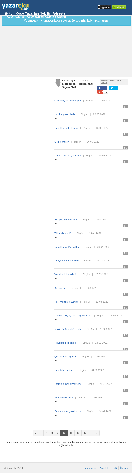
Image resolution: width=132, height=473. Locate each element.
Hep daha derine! (63, 370)
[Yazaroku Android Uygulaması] (118, 7)
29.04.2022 (105, 155)
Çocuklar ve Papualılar (66, 247)
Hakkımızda (90, 467)
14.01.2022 (105, 411)
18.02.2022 (101, 342)
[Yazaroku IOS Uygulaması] (104, 7)
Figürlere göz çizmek (65, 342)
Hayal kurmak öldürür (66, 128)
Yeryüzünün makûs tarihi (67, 329)
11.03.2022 (102, 301)
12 (78, 433)
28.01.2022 (106, 383)
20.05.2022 (99, 114)
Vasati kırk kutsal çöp (65, 274)
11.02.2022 (100, 356)
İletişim (124, 467)
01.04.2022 (103, 260)
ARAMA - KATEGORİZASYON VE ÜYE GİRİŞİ (67, 20)
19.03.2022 (89, 288)
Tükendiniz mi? (62, 233)
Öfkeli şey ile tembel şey (67, 100)
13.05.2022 (102, 128)
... (55, 104)
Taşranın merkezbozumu (67, 383)
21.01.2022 (97, 397)
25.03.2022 (101, 274)
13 (85, 433)
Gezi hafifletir (61, 141)
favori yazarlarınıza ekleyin (111, 82)
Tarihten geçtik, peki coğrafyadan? (73, 315)
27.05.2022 (105, 100)
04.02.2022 (97, 370)
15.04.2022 (95, 233)
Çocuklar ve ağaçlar (65, 356)
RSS (114, 467)
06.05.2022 (93, 141)
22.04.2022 (101, 219)
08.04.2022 (103, 247)
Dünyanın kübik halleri (66, 260)
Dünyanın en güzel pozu (67, 411)
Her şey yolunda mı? (65, 219)
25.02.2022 (105, 329)
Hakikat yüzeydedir (64, 114)
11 (71, 433)
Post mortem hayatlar (66, 301)
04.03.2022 (116, 315)
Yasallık (104, 467)
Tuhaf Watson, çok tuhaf (67, 155)
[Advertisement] (67, 52)
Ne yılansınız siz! (63, 397)
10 (64, 433)
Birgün (84, 80)
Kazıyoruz (59, 288)
